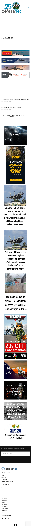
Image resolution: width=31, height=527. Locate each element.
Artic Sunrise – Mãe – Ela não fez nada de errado (15, 99)
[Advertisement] (15, 21)
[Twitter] (5, 518)
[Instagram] (8, 518)
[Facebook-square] (2, 518)
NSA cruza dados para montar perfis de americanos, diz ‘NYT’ (12, 116)
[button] (26, 8)
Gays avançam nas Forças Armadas (11, 107)
